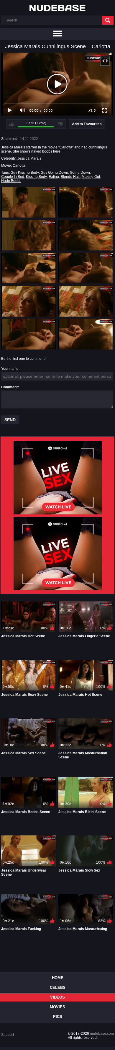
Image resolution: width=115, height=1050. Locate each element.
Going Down (80, 172)
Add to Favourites (87, 124)
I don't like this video (60, 124)
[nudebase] (57, 8)
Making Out (91, 177)
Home (57, 978)
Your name (10, 369)
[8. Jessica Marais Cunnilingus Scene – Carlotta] (85, 301)
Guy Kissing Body (25, 172)
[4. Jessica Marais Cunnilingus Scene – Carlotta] (85, 235)
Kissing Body (36, 177)
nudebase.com (102, 1033)
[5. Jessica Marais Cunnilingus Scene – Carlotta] (28, 268)
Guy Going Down (54, 172)
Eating (54, 177)
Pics (57, 1016)
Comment (9, 387)
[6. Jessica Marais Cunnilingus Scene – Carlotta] (85, 268)
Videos (57, 997)
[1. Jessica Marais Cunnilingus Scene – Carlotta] (28, 202)
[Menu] (57, 33)
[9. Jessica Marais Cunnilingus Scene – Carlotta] (28, 334)
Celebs (57, 987)
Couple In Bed (12, 177)
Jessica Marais (29, 158)
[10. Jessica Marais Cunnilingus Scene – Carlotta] (85, 334)
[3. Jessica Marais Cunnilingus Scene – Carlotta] (28, 235)
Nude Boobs (11, 181)
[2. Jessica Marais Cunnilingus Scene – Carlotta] (85, 202)
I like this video (11, 124)
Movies (57, 1007)
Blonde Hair (70, 177)
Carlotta (19, 165)
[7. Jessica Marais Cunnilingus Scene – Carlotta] (28, 301)
